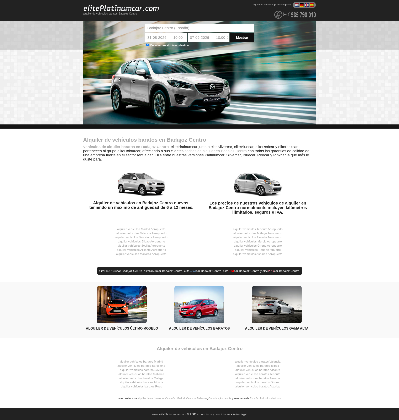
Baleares (202, 398)
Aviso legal (240, 414)
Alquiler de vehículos (263, 4)
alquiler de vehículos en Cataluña (157, 398)
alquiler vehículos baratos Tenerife (257, 374)
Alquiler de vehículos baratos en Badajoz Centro (144, 140)
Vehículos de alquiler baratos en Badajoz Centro (126, 147)
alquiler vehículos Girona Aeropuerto (258, 245)
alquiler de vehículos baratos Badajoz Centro (110, 13)
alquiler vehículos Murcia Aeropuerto (258, 241)
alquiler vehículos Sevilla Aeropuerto (141, 245)
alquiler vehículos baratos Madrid (141, 361)
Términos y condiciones (214, 414)
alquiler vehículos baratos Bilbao (257, 365)
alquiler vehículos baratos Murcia (141, 382)
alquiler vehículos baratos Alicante (257, 369)
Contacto (279, 4)
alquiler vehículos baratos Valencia (258, 361)
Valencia (191, 398)
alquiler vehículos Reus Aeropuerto (258, 249)
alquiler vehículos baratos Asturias (257, 386)
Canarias (213, 398)
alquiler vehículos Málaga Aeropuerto (257, 233)
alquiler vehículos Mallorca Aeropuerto (141, 254)
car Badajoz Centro (123, 271)
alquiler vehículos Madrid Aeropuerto (141, 229)
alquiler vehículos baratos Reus (141, 386)
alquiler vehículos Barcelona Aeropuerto (141, 237)
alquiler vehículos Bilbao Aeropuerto (141, 241)
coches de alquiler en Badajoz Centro (216, 151)
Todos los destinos (270, 398)
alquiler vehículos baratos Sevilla (141, 369)
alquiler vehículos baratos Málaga (141, 378)
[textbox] (199, 28)
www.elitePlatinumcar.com (169, 414)
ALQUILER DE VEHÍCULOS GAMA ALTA (277, 328)
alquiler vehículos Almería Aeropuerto (257, 237)
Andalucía (225, 398)
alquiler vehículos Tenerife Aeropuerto (258, 229)
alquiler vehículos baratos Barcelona (141, 365)
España (254, 398)
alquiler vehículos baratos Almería (257, 378)
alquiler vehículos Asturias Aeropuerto (257, 254)
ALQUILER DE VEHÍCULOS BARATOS (199, 328)
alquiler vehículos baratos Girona (258, 382)
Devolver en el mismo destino (169, 45)
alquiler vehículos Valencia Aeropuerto (141, 233)
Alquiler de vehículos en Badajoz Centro (200, 348)
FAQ (288, 4)
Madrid (181, 398)
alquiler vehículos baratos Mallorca (141, 374)
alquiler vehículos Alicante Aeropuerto (141, 249)
